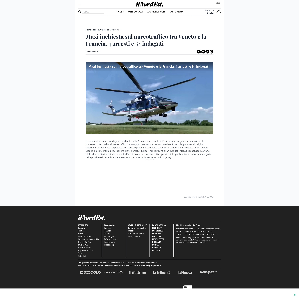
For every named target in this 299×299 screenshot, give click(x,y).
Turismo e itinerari (136, 233)
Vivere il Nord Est (135, 12)
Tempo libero (134, 236)
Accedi (218, 3)
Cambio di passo (176, 12)
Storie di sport (84, 247)
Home (88, 29)
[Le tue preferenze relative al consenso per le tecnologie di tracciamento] (295, 295)
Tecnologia (109, 236)
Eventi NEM (158, 231)
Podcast (156, 242)
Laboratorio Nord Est (156, 12)
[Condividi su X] (207, 51)
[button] (149, 98)
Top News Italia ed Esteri (104, 29)
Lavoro (107, 233)
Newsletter (158, 239)
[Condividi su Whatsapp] (211, 51)
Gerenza (156, 247)
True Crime (83, 245)
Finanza (107, 231)
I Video (155, 245)
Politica (81, 231)
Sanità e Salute (84, 236)
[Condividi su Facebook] (199, 51)
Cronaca (81, 228)
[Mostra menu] (79, 3)
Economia (120, 12)
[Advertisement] (149, 20)
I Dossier (156, 236)
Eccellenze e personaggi (109, 243)
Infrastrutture (110, 239)
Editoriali (82, 256)
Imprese (107, 228)
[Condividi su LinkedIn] (203, 51)
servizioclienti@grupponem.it (148, 265)
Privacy (156, 250)
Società (81, 233)
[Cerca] (79, 12)
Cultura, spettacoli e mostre (137, 229)
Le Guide (156, 233)
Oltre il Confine (84, 242)
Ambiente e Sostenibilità (88, 239)
